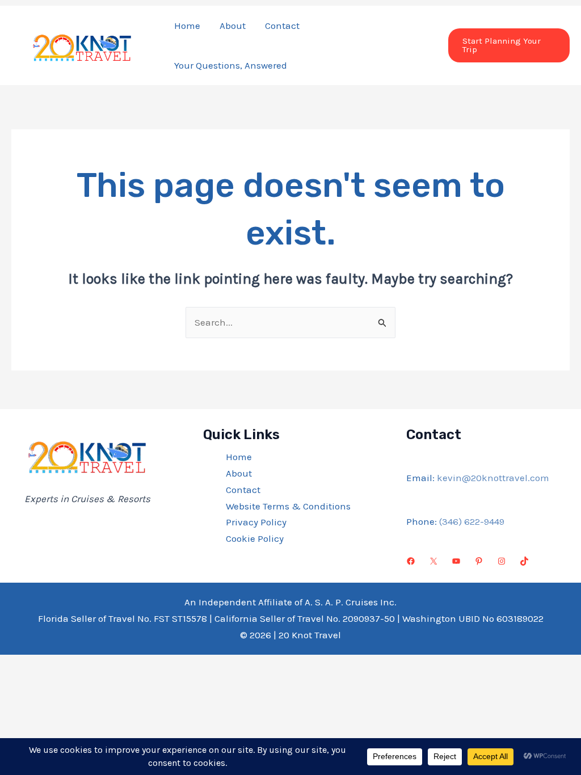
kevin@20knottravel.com (493, 477)
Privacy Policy (256, 522)
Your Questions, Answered (230, 65)
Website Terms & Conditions (288, 506)
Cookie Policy (255, 538)
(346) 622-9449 (471, 521)
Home (187, 25)
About (233, 25)
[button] (509, 45)
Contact (282, 25)
